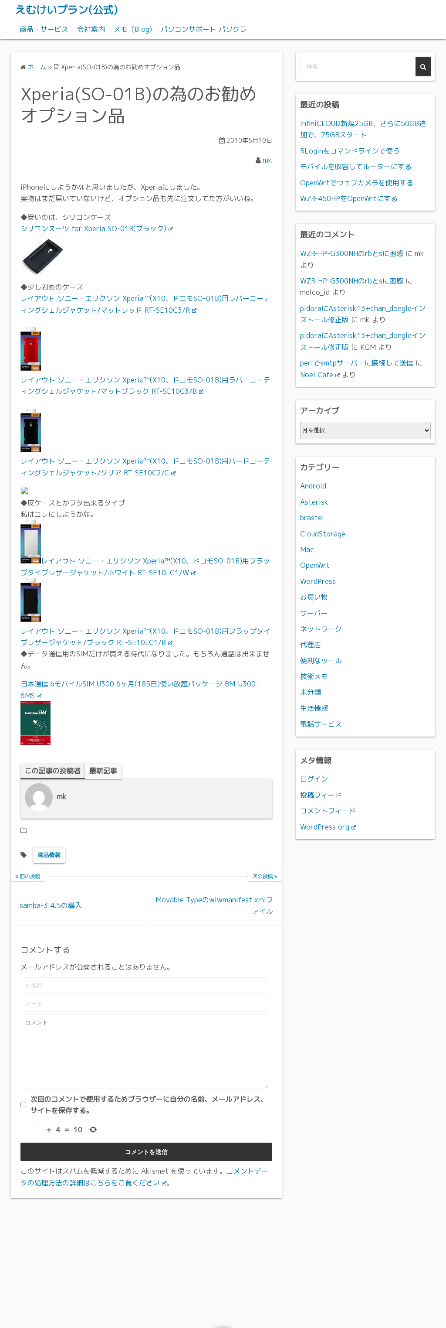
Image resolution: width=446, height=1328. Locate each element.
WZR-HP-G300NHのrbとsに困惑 (351, 253)
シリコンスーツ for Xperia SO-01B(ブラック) (93, 228)
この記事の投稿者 (53, 770)
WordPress (318, 581)
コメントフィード (328, 811)
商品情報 (49, 855)
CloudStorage (322, 534)
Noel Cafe (316, 374)
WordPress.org (324, 827)
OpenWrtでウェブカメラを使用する (356, 183)
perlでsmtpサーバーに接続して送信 (356, 363)
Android (313, 486)
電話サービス (321, 724)
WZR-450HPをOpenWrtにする (349, 198)
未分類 (310, 692)
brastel (312, 517)
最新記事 (103, 770)
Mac (307, 549)
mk (267, 160)
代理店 (310, 644)
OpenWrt (315, 565)
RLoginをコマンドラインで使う (350, 151)
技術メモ (314, 676)
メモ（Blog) (133, 29)
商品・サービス (44, 29)
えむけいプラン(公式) (66, 9)
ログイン (314, 779)
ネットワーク (321, 629)
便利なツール (321, 661)
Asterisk (314, 502)
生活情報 (314, 708)
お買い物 (314, 597)
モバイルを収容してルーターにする (356, 166)
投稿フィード (321, 795)
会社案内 (91, 29)
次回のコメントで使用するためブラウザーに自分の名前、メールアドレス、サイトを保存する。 (148, 1104)
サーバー (314, 613)
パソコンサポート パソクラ (204, 29)
